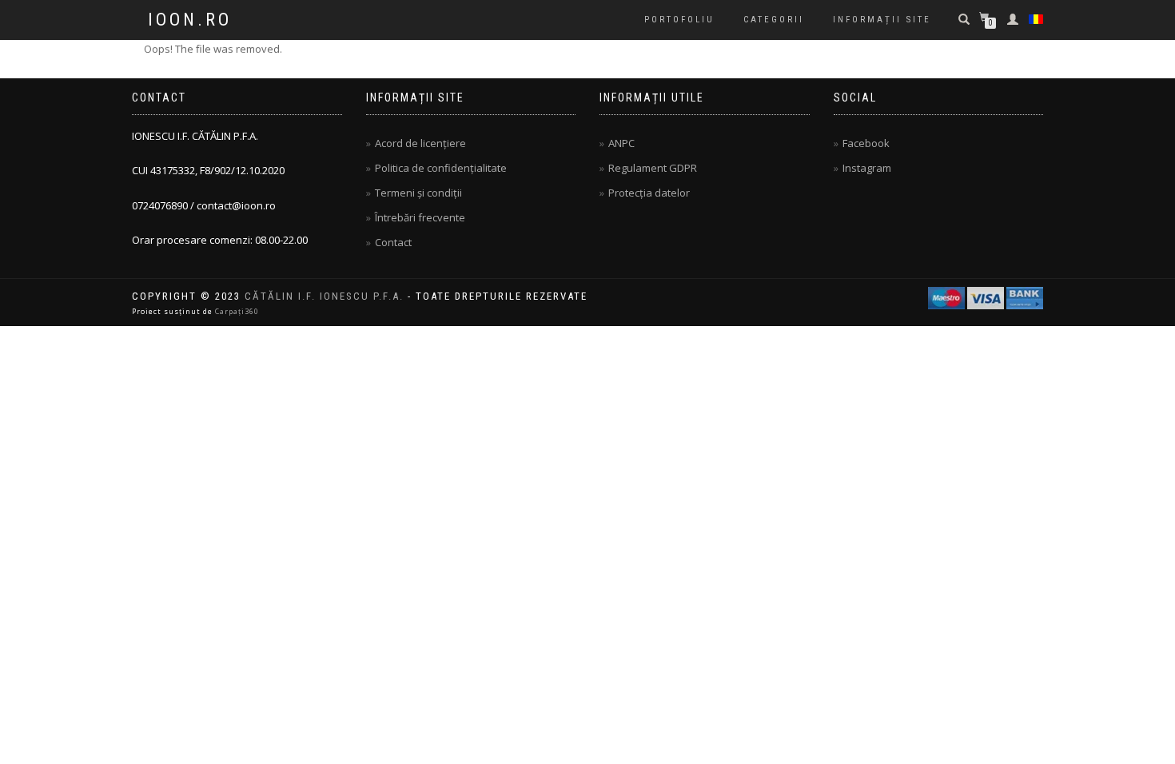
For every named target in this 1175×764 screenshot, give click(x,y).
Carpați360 (237, 311)
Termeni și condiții (418, 192)
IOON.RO (190, 20)
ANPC (621, 143)
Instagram (866, 168)
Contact (393, 242)
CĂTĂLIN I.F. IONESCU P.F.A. (324, 296)
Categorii (773, 19)
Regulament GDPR (652, 168)
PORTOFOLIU (679, 19)
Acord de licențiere (420, 143)
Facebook (866, 143)
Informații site (882, 19)
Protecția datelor (649, 192)
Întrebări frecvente (420, 217)
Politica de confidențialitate (441, 168)
